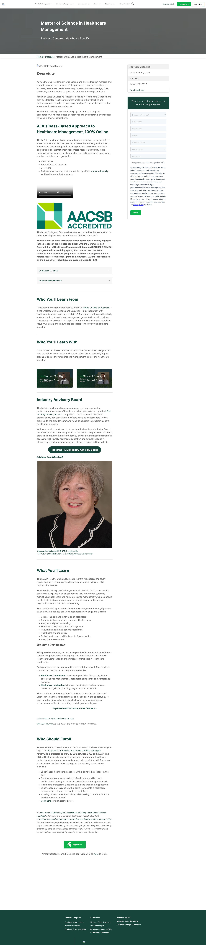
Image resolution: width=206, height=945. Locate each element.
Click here (46, 801)
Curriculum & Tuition (48, 271)
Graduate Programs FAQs (75, 929)
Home (40, 57)
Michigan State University (100, 922)
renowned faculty (99, 171)
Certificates (95, 918)
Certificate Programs (64, 4)
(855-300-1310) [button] (168, 4)
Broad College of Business (96, 307)
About (96, 4)
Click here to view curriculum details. (55, 718)
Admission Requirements (50, 280)
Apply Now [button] (198, 4)
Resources (109, 4)
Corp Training (124, 4)
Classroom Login (97, 926)
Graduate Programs (42, 4)
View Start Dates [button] (137, 90)
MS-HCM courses (45, 724)
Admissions (82, 4)
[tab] (74, 270)
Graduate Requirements (74, 922)
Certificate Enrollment (99, 933)
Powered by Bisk (124, 918)
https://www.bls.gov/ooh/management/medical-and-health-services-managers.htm (74, 819)
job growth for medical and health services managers (74, 750)
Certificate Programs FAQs (101, 929)
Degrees (49, 57)
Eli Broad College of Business (129, 925)
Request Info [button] (184, 4)
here (96, 854)
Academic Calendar (72, 926)
